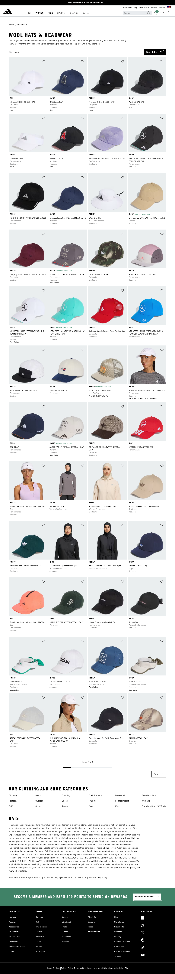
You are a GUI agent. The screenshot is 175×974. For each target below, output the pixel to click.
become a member (158, 7)
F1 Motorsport (122, 801)
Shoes (65, 801)
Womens (146, 801)
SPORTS (61, 13)
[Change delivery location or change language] (169, 7)
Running (66, 795)
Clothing (13, 795)
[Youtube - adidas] (153, 955)
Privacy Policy (67, 968)
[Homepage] (7, 11)
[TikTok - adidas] (153, 948)
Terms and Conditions (83, 968)
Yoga (91, 806)
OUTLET (87, 13)
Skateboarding (149, 795)
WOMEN (39, 13)
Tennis (65, 806)
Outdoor (39, 801)
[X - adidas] (153, 933)
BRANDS (73, 13)
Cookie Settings (53, 968)
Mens (38, 795)
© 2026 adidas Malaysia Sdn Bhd (114, 968)
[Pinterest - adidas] (153, 940)
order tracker (144, 7)
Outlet (38, 806)
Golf (11, 806)
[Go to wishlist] (162, 13)
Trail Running (95, 795)
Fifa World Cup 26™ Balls (154, 806)
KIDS (50, 13)
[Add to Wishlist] (43, 61)
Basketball (120, 795)
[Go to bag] (168, 13)
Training (93, 801)
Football (13, 801)
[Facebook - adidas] (153, 918)
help (135, 7)
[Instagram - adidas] (153, 925)
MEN (29, 13)
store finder (127, 7)
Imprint (97, 968)
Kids (117, 806)
